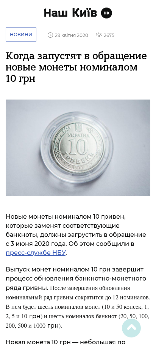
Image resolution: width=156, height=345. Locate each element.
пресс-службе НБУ (36, 252)
